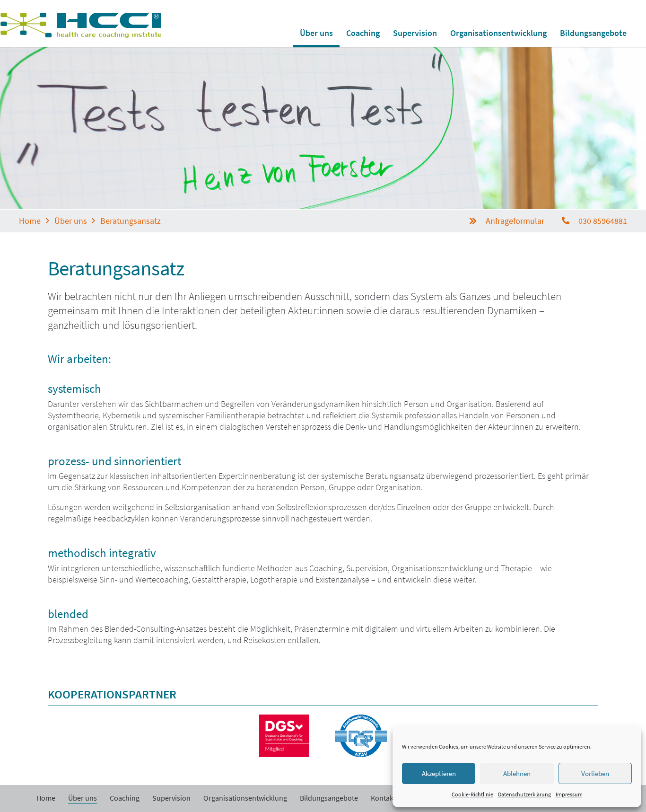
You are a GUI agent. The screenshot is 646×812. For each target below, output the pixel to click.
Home (45, 798)
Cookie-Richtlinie (472, 794)
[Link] (81, 25)
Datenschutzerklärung (524, 794)
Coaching (125, 798)
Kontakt (383, 798)
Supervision (171, 798)
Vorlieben (595, 773)
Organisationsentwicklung (245, 798)
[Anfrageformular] (477, 221)
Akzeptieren (439, 773)
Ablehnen (517, 773)
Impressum (569, 794)
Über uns (82, 798)
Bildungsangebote (329, 798)
